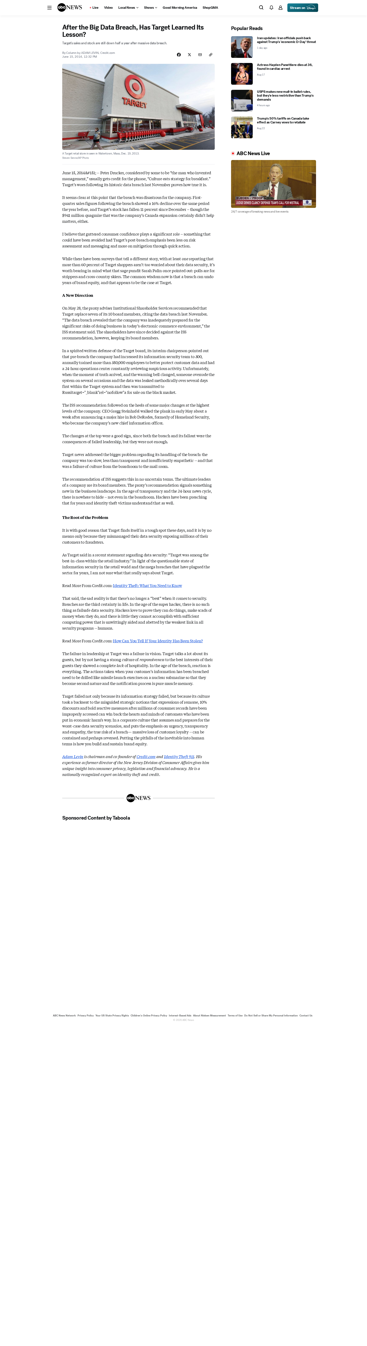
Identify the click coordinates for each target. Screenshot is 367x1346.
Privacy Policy (86, 1015)
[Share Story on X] (189, 55)
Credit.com (146, 756)
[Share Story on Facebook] (179, 55)
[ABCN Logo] (69, 7)
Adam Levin (72, 756)
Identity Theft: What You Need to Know (147, 585)
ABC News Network (64, 1015)
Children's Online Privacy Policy (149, 1015)
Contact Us (305, 1015)
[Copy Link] (211, 55)
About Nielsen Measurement (209, 1015)
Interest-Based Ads (180, 1015)
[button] (49, 7)
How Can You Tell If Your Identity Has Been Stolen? (158, 640)
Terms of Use (235, 1015)
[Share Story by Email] (200, 55)
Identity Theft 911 (179, 756)
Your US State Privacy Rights (112, 1015)
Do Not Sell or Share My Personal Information (271, 1015)
